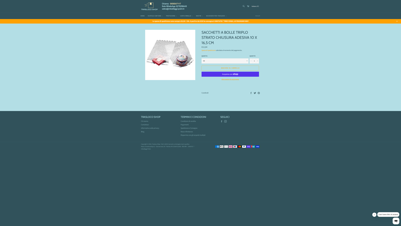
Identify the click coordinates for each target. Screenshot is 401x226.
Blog (142, 131)
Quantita (204, 56)
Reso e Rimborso (187, 131)
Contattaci (145, 124)
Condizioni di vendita (188, 121)
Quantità (252, 56)
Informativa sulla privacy (150, 128)
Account (257, 16)
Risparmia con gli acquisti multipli (193, 135)
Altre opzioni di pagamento (230, 79)
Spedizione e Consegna (189, 128)
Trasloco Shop (156, 144)
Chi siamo (144, 121)
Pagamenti (185, 124)
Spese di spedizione (209, 50)
